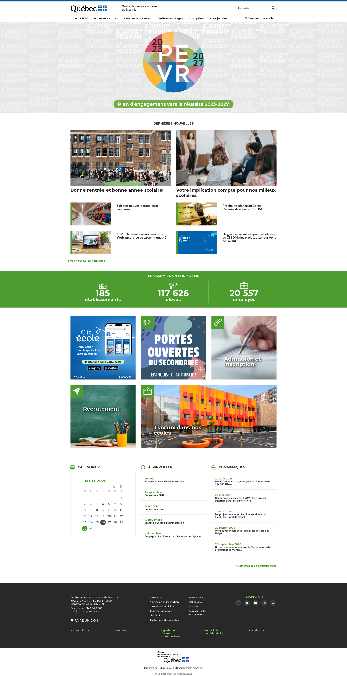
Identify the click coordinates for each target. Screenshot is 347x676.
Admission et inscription (164, 601)
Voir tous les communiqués (257, 565)
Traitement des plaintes (164, 620)
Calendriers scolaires (162, 606)
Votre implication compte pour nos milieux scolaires (226, 192)
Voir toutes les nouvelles (87, 261)
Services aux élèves (137, 18)
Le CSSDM (80, 18)
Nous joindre (218, 18)
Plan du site (256, 630)
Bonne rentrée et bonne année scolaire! (117, 190)
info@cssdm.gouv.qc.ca (84, 611)
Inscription (196, 18)
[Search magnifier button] (273, 8)
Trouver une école (259, 18)
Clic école (155, 615)
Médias (121, 630)
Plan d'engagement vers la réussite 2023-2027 (173, 104)
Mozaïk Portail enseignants (198, 612)
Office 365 (195, 601)
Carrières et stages (170, 18)
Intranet (194, 606)
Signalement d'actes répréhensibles (170, 633)
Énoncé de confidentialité (214, 632)
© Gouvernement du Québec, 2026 (173, 673)
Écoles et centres (105, 18)
